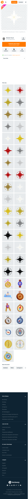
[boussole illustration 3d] (8, 477)
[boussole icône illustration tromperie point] (8, 489)
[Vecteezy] (2, 2)
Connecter (21, 2)
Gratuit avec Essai (14, 44)
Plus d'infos (5, 58)
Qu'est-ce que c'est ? (16, 55)
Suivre (23, 39)
